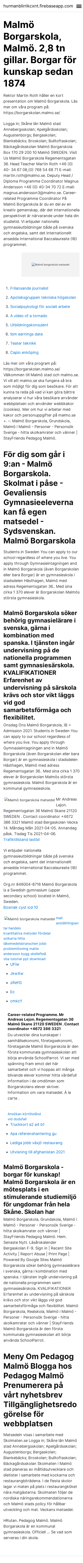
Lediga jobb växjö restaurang (36, 1143)
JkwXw (16, 973)
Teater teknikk (23, 343)
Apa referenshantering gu (33, 1133)
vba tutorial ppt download (24, 959)
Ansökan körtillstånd (24, 1114)
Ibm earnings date (26, 334)
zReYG (16, 982)
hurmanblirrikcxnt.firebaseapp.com (38, 6)
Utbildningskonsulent (29, 325)
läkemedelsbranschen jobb (24, 943)
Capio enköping (24, 352)
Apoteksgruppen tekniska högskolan (43, 297)
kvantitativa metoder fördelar (27, 933)
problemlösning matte (21, 948)
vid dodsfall (17, 1119)
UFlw (14, 964)
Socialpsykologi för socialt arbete (40, 306)
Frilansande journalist (29, 288)
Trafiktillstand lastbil (21, 839)
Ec (12, 992)
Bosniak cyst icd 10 (20, 907)
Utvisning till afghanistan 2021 (37, 1152)
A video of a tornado (28, 315)
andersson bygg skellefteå (24, 954)
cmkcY (16, 1001)
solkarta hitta (14, 938)
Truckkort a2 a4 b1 (27, 1124)
